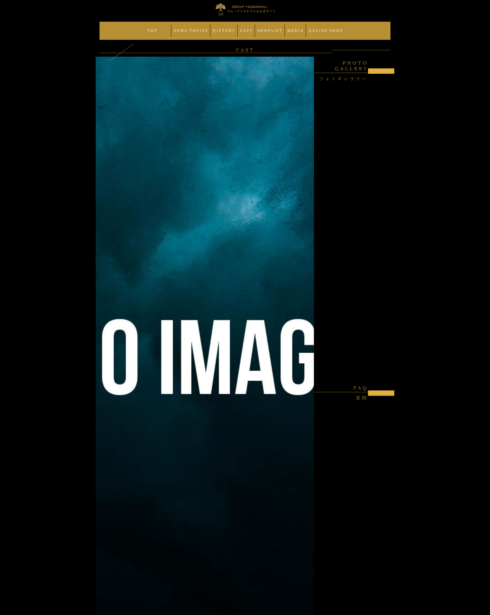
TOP (152, 31)
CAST (246, 31)
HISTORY (224, 31)
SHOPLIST (270, 31)
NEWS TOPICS (191, 31)
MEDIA (295, 31)
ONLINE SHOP (326, 31)
